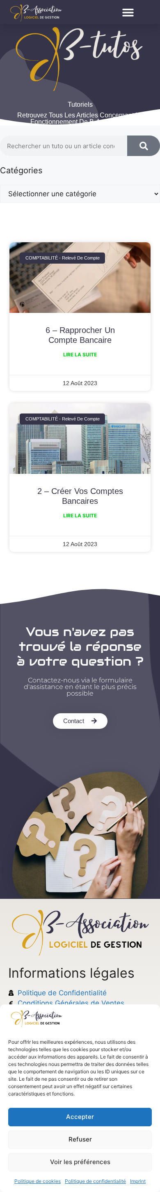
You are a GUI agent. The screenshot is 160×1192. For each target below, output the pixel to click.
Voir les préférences (80, 1162)
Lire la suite (80, 354)
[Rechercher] (143, 146)
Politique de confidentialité (95, 1181)
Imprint (138, 1181)
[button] (128, 12)
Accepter (80, 1117)
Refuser (80, 1139)
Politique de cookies (37, 1181)
